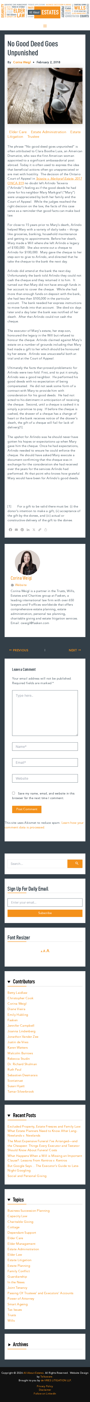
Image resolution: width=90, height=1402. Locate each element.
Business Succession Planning (28, 1210)
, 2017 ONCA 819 (45, 181)
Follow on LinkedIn (45, 1394)
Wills (11, 1320)
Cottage (13, 1227)
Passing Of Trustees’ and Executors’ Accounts (40, 1293)
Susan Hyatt (16, 1086)
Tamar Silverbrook (21, 1091)
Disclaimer (45, 1390)
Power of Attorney (21, 1298)
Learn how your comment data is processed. (44, 825)
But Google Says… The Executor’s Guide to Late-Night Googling (43, 1168)
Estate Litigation (19, 1260)
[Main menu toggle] (45, 26)
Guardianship (17, 1276)
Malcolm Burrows (20, 1053)
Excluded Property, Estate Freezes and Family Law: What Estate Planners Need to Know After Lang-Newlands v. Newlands (44, 1131)
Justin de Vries (18, 1042)
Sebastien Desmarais (22, 1075)
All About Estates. (33, 1373)
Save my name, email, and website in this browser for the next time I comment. (43, 796)
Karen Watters (18, 1047)
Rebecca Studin (19, 1058)
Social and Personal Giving (27, 1176)
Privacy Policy (45, 1386)
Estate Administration (48, 132)
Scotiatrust (15, 1080)
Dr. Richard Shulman (22, 1064)
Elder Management (21, 1243)
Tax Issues (15, 1309)
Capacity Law (17, 1216)
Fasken (13, 1020)
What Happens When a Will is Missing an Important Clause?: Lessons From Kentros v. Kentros (45, 1158)
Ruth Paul (14, 1069)
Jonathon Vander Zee (23, 1036)
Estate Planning (19, 1265)
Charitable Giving (20, 1221)
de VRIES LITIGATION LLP (56, 1381)
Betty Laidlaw (17, 992)
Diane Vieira (16, 1009)
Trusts (12, 1315)
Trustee (33, 136)
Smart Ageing (18, 1304)
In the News (16, 1282)
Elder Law (15, 1254)
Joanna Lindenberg (21, 1031)
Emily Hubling (18, 1014)
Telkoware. (46, 1377)
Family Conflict (19, 1271)
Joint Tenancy (17, 1287)
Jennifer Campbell (21, 1025)
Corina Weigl (17, 1003)
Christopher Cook (20, 998)
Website (21, 585)
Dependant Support (22, 1232)
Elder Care (18, 132)
